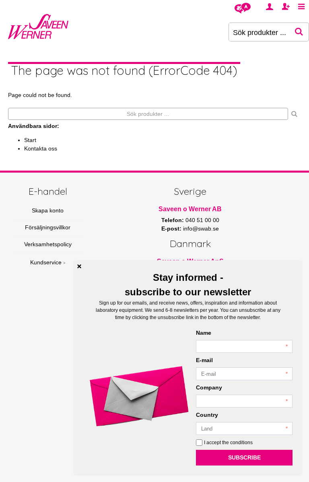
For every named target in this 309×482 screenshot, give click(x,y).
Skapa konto (48, 210)
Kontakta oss (40, 148)
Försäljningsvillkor (47, 227)
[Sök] (294, 114)
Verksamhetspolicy (48, 244)
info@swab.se (201, 228)
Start (30, 140)
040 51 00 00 (202, 220)
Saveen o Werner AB (190, 209)
